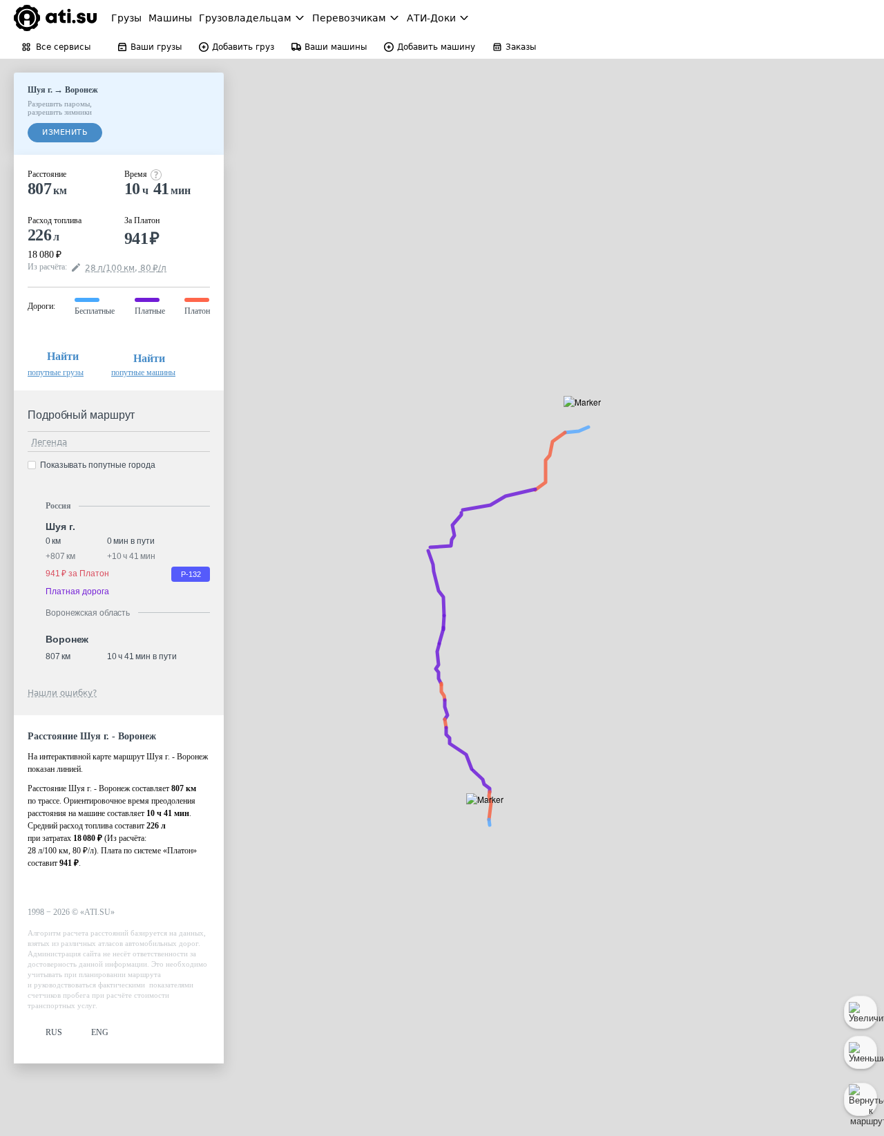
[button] (587, 417)
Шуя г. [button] (60, 526)
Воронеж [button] (67, 639)
